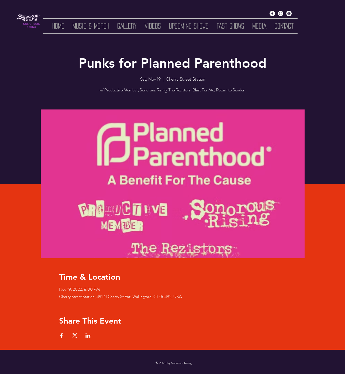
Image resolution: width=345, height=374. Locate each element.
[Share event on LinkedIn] (88, 335)
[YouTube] (289, 13)
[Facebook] (272, 13)
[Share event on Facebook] (61, 335)
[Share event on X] (74, 335)
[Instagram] (280, 13)
